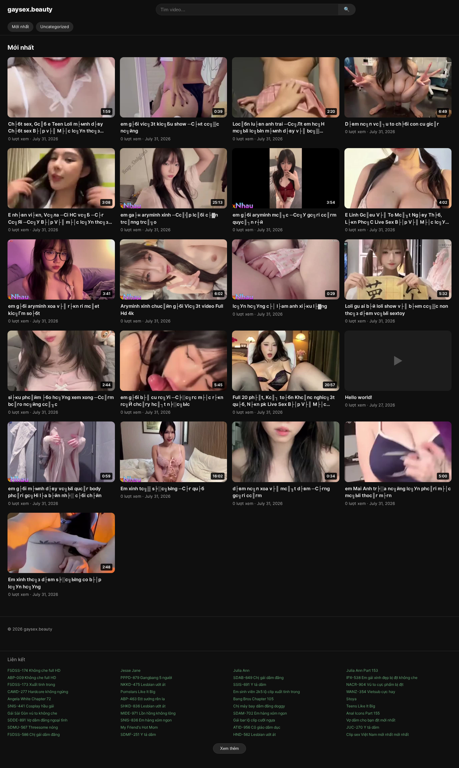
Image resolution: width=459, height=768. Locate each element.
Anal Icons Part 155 (363, 713)
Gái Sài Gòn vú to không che (32, 713)
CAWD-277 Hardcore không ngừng (37, 691)
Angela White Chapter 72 (29, 698)
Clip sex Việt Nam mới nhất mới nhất (377, 734)
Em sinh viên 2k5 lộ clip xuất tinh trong (266, 691)
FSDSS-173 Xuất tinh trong (31, 684)
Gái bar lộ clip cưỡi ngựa (254, 720)
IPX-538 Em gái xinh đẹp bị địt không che (381, 677)
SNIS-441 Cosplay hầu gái (30, 706)
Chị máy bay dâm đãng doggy (259, 706)
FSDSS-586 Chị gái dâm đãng (33, 734)
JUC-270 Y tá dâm (362, 727)
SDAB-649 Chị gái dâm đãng (258, 677)
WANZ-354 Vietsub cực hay (370, 691)
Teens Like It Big (360, 706)
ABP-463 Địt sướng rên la (143, 698)
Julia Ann (241, 670)
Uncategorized (54, 26)
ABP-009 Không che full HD (31, 677)
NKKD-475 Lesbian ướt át (143, 684)
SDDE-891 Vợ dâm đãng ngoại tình (37, 720)
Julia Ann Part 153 (362, 670)
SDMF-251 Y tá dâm (138, 734)
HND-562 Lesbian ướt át (254, 734)
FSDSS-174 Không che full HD (34, 670)
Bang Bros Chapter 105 (253, 698)
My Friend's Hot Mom (139, 727)
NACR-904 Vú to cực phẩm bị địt (374, 684)
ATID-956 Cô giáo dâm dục (256, 727)
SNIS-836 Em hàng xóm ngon (146, 720)
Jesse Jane (131, 670)
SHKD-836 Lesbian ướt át (143, 706)
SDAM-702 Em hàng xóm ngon (260, 713)
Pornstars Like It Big (138, 691)
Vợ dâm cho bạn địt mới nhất (370, 720)
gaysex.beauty (29, 9)
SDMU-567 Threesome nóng (32, 727)
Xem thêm (229, 748)
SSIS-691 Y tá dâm (249, 684)
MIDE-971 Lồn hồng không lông (148, 713)
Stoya (351, 698)
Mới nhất (20, 26)
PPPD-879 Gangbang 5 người (146, 677)
